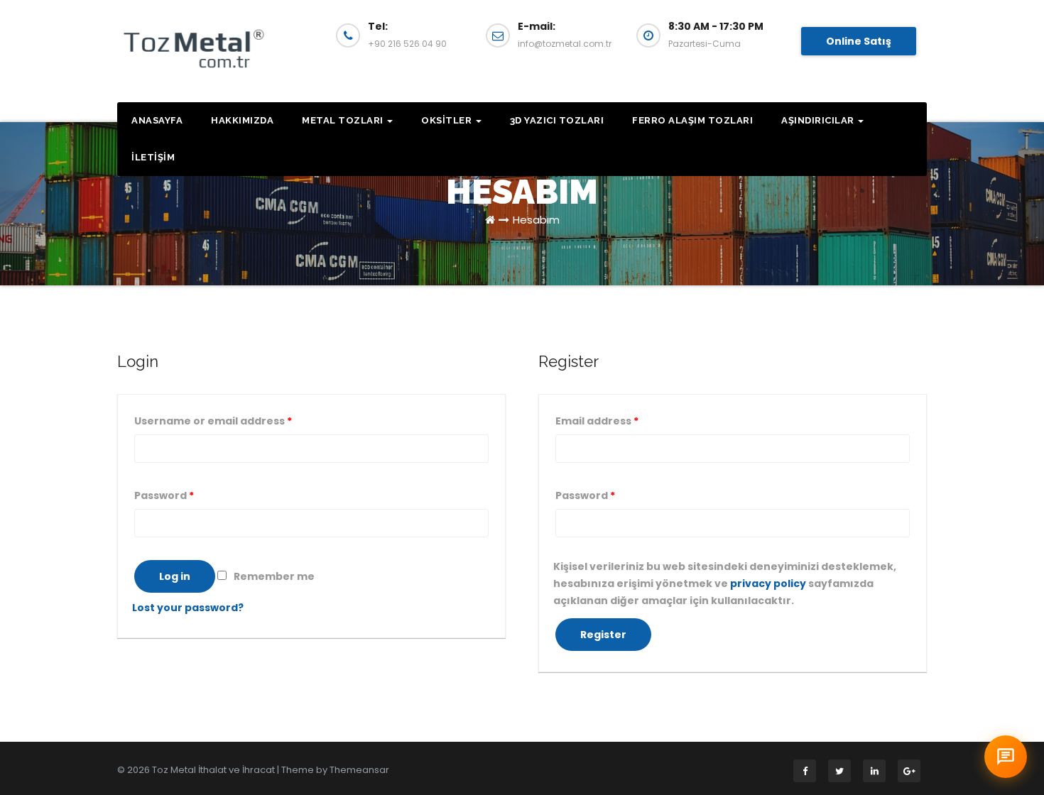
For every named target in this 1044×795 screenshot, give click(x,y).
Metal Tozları (344, 120)
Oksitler (447, 120)
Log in (174, 576)
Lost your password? (188, 608)
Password (164, 495)
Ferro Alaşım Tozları (692, 120)
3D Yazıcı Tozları (557, 120)
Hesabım (536, 219)
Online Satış (858, 41)
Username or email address (213, 421)
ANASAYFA (157, 120)
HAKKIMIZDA (242, 120)
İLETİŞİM (153, 157)
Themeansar (359, 770)
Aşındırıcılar (819, 120)
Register (603, 634)
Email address (596, 421)
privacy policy (768, 583)
